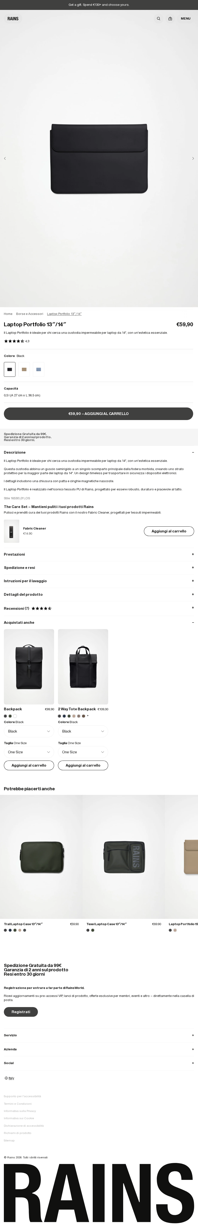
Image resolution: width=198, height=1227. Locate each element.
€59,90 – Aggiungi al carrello (99, 414)
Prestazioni (99, 554)
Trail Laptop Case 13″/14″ (23, 924)
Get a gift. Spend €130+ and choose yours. (99, 5)
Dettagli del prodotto (99, 594)
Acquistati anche (99, 622)
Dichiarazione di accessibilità (24, 1125)
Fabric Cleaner (34, 528)
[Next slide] (189, 158)
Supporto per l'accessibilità (22, 1096)
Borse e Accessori (29, 314)
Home (8, 314)
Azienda (99, 1049)
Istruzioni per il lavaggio (99, 581)
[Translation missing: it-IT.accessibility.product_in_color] (41, 857)
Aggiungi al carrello (169, 531)
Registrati (21, 1012)
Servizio (99, 1035)
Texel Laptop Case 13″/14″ (106, 924)
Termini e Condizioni (18, 1103)
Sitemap (9, 1140)
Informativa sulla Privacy (20, 1111)
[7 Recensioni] (16, 341)
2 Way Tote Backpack (77, 709)
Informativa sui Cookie (19, 1118)
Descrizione (99, 452)
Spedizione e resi (99, 568)
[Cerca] (158, 18)
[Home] (13, 18)
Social (99, 1063)
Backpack (13, 709)
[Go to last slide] (8, 158)
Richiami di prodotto (17, 1133)
